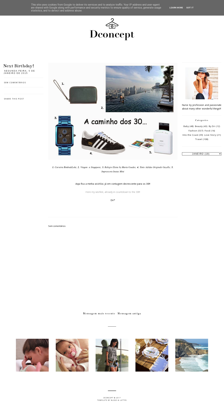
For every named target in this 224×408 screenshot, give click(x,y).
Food (207, 130)
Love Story (210, 135)
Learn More (176, 7)
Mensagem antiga (129, 313)
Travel (198, 139)
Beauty (199, 126)
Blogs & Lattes (119, 400)
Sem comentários (15, 82)
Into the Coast (190, 135)
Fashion (193, 130)
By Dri (212, 126)
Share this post (14, 98)
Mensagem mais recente (99, 313)
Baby (186, 126)
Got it (190, 7)
